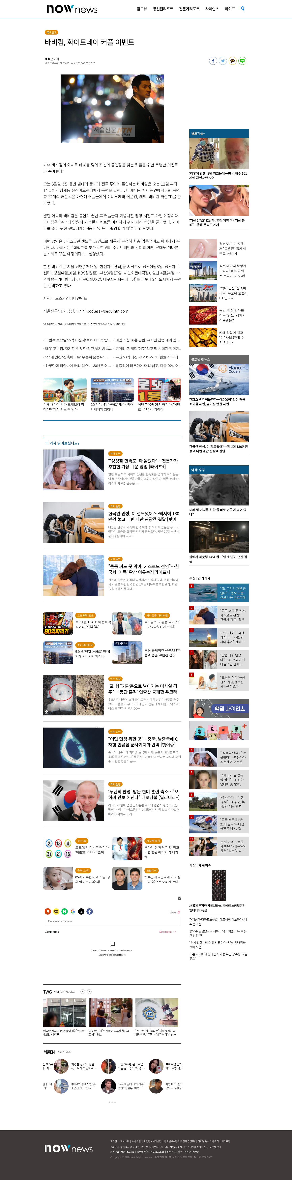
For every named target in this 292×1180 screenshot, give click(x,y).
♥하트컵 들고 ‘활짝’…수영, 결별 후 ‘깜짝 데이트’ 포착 (167, 1068)
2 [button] (112, 1102)
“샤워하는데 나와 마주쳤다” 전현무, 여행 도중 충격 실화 (120, 1088)
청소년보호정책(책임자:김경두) (179, 1141)
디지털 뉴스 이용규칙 (208, 1141)
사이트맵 (226, 1141)
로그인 (113, 1141)
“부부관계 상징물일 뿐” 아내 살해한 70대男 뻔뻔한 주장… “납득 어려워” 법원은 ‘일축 (62, 1034)
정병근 (49, 59)
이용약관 (136, 1141)
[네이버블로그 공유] (242, 64)
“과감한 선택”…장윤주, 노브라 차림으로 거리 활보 (73, 1068)
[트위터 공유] (223, 64)
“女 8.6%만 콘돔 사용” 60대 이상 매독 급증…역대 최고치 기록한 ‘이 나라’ (108, 1032)
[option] (63, 1018)
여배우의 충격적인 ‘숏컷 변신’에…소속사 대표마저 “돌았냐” (73, 1088)
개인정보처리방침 (152, 1141)
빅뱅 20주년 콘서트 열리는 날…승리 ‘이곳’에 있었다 (155, 1032)
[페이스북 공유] (213, 64)
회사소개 (124, 1141)
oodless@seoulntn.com (108, 311)
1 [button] (109, 1102)
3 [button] (115, 1102)
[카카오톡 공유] (233, 64)
